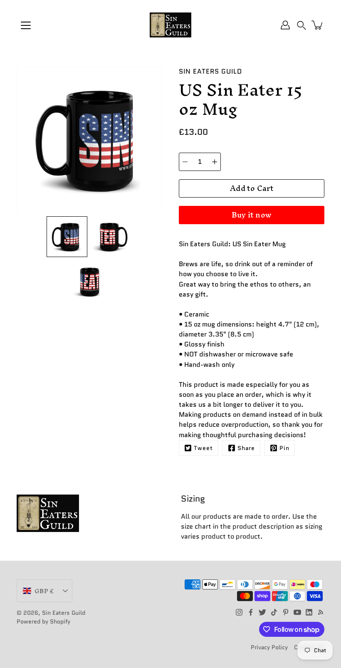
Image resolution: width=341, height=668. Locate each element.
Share (246, 448)
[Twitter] (262, 612)
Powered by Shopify (43, 621)
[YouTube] (297, 612)
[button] (301, 25)
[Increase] (214, 162)
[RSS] (320, 612)
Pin (284, 448)
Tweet (203, 448)
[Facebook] (251, 612)
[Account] (285, 25)
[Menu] (26, 25)
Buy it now (252, 214)
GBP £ (44, 591)
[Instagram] (239, 612)
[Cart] (317, 25)
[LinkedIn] (309, 612)
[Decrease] (185, 162)
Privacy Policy (269, 647)
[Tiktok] (274, 612)
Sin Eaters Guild (63, 613)
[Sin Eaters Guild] (170, 25)
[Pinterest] (285, 612)
